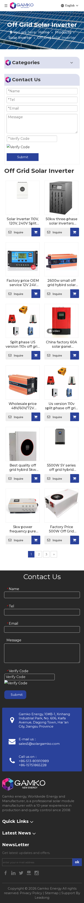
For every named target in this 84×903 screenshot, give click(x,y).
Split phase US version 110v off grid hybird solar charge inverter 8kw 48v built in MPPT (23, 344)
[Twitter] (21, 873)
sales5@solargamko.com (39, 744)
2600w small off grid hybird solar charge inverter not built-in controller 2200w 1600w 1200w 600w (61, 283)
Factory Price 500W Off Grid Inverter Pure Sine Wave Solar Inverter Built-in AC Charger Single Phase (61, 529)
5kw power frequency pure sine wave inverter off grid (22, 529)
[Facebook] (6, 873)
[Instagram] (36, 873)
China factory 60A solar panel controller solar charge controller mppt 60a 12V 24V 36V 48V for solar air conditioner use (61, 344)
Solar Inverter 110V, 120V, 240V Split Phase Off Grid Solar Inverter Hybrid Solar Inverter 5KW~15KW (23, 221)
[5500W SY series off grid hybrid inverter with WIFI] (61, 437)
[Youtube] (29, 873)
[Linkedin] (14, 873)
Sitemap (52, 893)
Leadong (42, 897)
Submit (22, 157)
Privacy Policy (31, 893)
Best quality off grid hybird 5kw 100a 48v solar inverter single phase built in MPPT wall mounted (22, 467)
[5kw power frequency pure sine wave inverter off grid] (22, 505)
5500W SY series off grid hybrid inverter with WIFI (61, 467)
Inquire (18, 232)
